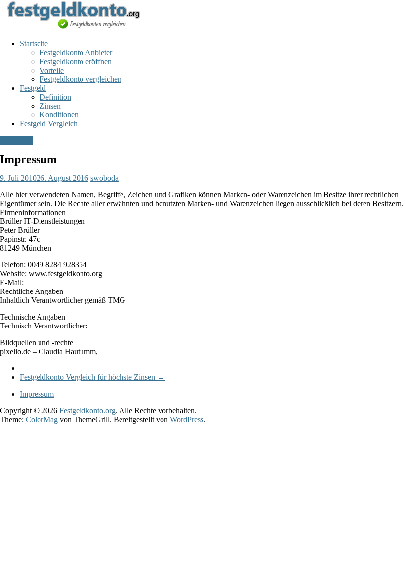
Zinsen (50, 106)
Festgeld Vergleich (49, 123)
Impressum (37, 394)
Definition (55, 97)
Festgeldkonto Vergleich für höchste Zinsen (92, 377)
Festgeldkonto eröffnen (76, 61)
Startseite (34, 43)
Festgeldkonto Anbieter (76, 52)
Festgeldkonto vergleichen (81, 79)
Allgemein (16, 140)
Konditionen (59, 114)
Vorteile (52, 70)
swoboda (104, 178)
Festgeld (33, 88)
